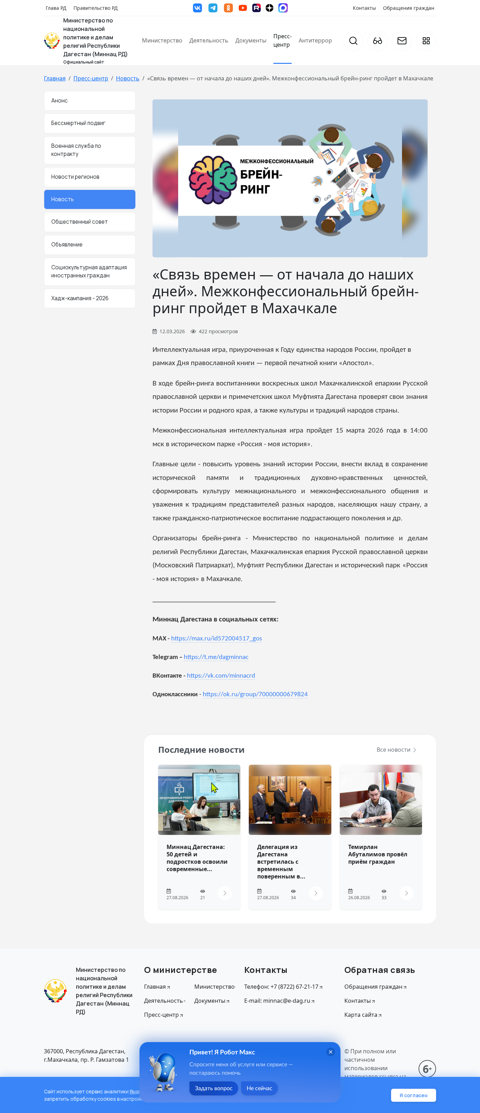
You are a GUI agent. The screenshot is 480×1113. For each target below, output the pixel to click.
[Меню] (426, 41)
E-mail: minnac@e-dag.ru (277, 1001)
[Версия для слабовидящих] (378, 41)
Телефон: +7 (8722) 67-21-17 (281, 986)
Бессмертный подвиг (78, 123)
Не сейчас (259, 1088)
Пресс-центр (282, 40)
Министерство (162, 40)
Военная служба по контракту (76, 150)
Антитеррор (315, 40)
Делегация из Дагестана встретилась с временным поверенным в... (281, 861)
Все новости (394, 749)
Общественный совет (79, 222)
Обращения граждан (408, 8)
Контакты (364, 8)
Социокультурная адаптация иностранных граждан (89, 271)
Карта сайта (360, 1015)
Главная (55, 78)
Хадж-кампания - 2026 (80, 298)
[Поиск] (353, 41)
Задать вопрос (214, 1088)
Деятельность (208, 40)
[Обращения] (402, 41)
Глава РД (56, 8)
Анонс (59, 100)
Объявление (67, 245)
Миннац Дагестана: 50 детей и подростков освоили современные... (197, 857)
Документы (250, 40)
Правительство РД (95, 8)
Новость (128, 78)
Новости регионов (75, 176)
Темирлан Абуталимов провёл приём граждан (377, 854)
